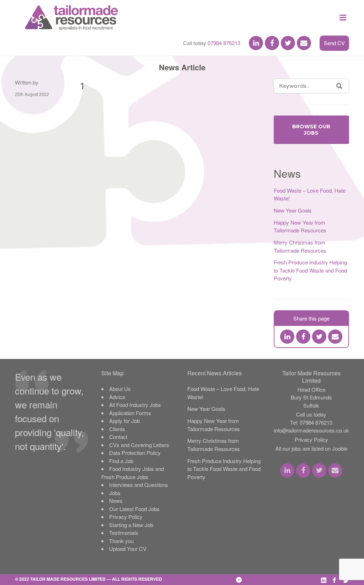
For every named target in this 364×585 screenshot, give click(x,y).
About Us (120, 388)
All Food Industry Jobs (135, 404)
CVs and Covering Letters (139, 445)
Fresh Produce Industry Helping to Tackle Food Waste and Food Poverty (310, 270)
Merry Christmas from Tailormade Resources (300, 246)
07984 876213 (224, 43)
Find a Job (121, 461)
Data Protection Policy (135, 452)
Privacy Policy (126, 516)
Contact (118, 436)
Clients (117, 429)
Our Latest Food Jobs (134, 508)
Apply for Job (124, 420)
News (116, 500)
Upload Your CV (127, 548)
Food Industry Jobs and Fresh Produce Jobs (132, 473)
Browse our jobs (311, 129)
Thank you (121, 540)
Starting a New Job (131, 524)
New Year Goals (293, 210)
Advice (117, 397)
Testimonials (123, 532)
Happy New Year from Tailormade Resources (300, 226)
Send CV (334, 43)
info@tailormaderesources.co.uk (311, 430)
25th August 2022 (32, 94)
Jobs (115, 493)
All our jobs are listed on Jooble (311, 448)
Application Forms (130, 413)
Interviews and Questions (138, 484)
